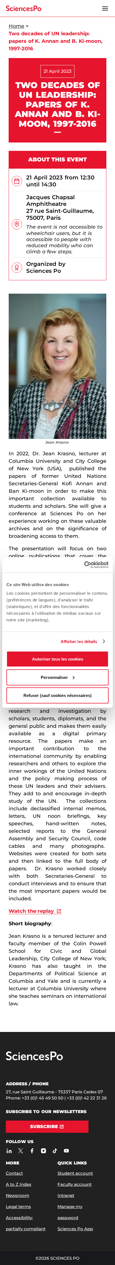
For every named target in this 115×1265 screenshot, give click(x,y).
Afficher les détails (79, 641)
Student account (75, 1173)
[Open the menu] (105, 8)
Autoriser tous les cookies (57, 659)
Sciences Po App (75, 1228)
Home (16, 26)
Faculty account (75, 1184)
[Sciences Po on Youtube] (66, 1150)
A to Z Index (18, 1184)
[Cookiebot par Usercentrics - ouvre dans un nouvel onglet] (84, 565)
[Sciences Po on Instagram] (43, 1150)
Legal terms (18, 1206)
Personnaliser (54, 677)
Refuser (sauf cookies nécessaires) (57, 695)
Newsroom (17, 1195)
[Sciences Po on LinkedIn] (9, 1150)
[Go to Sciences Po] (34, 1059)
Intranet (66, 1195)
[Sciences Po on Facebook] (32, 1150)
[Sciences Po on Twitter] (20, 1150)
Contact (14, 1173)
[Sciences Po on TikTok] (55, 1150)
